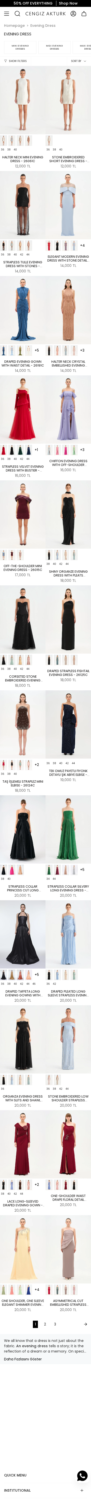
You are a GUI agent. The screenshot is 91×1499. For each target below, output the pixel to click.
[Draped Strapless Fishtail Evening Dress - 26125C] (68, 619)
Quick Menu (15, 1475)
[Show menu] (7, 13)
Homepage (14, 25)
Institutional (17, 1490)
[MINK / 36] (65, 1289)
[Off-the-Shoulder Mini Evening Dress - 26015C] (23, 514)
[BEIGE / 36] (20, 140)
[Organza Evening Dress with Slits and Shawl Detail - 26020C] (23, 1039)
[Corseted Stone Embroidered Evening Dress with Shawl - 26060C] (23, 619)
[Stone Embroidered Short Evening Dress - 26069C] (68, 100)
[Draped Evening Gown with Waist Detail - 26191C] (23, 310)
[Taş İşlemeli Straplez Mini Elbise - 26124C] (23, 724)
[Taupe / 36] (28, 140)
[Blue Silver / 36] (65, 350)
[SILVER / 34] (74, 870)
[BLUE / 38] (57, 1185)
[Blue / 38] (11, 1185)
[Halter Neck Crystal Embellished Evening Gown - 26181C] (68, 310)
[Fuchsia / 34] (57, 870)
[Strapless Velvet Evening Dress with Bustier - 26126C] (23, 409)
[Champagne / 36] (20, 870)
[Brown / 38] (20, 1185)
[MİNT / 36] (20, 765)
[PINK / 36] (57, 350)
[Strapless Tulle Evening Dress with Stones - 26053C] (23, 205)
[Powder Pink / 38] (28, 1185)
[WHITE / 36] (3, 140)
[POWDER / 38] (65, 1185)
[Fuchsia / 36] (65, 450)
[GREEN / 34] (49, 870)
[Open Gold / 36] (11, 975)
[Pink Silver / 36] (74, 350)
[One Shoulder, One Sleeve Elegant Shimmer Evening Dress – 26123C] (23, 1249)
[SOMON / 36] (28, 765)
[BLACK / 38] (57, 245)
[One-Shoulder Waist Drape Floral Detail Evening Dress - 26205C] (68, 1144)
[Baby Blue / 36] (11, 350)
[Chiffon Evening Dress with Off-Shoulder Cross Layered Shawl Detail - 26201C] (68, 409)
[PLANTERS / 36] (28, 1289)
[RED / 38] (49, 245)
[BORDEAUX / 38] (74, 1185)
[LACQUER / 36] (28, 450)
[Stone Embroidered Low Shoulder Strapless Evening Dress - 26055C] (68, 1039)
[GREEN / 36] (20, 450)
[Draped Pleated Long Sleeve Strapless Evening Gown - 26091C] (68, 934)
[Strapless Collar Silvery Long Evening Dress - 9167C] (68, 829)
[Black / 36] (3, 870)
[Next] (75, 1324)
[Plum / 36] (11, 555)
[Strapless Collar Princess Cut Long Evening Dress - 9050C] (23, 829)
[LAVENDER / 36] (74, 1289)
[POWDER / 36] (28, 245)
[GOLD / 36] (20, 245)
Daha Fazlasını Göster (23, 1359)
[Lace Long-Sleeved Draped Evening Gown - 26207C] (23, 1144)
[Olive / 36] (20, 350)
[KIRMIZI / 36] (3, 765)
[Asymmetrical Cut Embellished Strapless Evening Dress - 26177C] (68, 1249)
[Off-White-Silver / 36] (49, 140)
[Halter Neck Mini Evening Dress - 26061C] (23, 100)
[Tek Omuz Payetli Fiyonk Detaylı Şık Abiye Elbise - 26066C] (68, 724)
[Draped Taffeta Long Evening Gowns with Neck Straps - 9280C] (23, 934)
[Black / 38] (3, 1185)
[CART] (84, 13)
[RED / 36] (3, 450)
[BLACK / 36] (3, 245)
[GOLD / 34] (65, 870)
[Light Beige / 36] (65, 555)
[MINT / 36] (11, 245)
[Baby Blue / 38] (74, 245)
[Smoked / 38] (65, 245)
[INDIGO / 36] (3, 350)
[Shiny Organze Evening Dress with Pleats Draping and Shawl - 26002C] (68, 514)
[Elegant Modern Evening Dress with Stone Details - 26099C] (68, 205)
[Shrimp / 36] (20, 975)
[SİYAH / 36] (11, 765)
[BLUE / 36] (11, 140)
